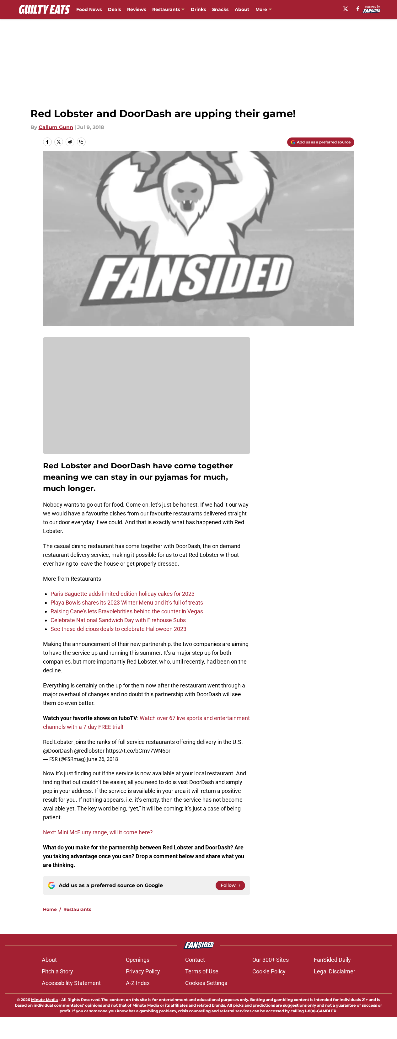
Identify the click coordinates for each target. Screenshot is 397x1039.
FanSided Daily (332, 959)
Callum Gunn (56, 127)
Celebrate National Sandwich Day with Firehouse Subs (118, 620)
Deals (114, 9)
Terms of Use (201, 971)
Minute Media (44, 999)
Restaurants (166, 9)
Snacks (220, 9)
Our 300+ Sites (270, 959)
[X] (345, 8)
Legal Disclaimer (334, 971)
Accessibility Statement (71, 983)
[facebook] (358, 8)
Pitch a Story (57, 971)
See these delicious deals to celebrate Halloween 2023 (118, 629)
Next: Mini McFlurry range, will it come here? (98, 832)
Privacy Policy (143, 971)
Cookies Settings (206, 983)
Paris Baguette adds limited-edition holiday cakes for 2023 (123, 593)
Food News (89, 9)
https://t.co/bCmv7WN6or (138, 750)
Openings (137, 959)
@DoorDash (58, 750)
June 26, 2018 (102, 759)
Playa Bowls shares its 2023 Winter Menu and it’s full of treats (127, 602)
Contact (195, 959)
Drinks (198, 9)
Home (50, 909)
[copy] (81, 141)
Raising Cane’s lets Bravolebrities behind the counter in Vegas (127, 611)
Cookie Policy (269, 971)
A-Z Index (138, 983)
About (242, 9)
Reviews (136, 9)
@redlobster (89, 750)
